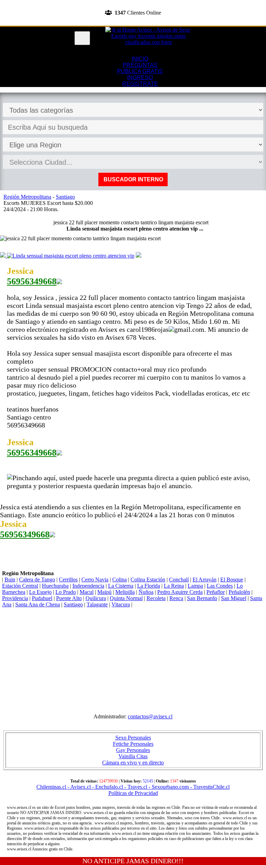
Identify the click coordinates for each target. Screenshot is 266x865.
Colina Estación (148, 579)
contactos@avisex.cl (150, 716)
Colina (119, 579)
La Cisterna (120, 586)
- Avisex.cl (78, 787)
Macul (87, 592)
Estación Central (20, 586)
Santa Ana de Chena (37, 604)
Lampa (195, 586)
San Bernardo (202, 598)
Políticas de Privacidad (133, 793)
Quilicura (96, 598)
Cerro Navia (94, 579)
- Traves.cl (135, 787)
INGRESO (140, 77)
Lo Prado (65, 592)
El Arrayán (204, 579)
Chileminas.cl (51, 787)
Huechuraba (55, 586)
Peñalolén (239, 592)
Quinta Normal (126, 598)
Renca (176, 598)
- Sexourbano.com (168, 787)
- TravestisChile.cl (209, 787)
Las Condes (220, 586)
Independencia (88, 586)
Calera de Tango (37, 579)
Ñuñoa (146, 592)
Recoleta (156, 598)
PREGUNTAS (140, 65)
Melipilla (125, 592)
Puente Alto (69, 598)
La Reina (174, 586)
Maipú (104, 592)
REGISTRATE (133, 22)
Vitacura (121, 604)
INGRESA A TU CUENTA (133, 3)
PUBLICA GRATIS (140, 71)
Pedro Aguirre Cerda (180, 592)
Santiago (73, 604)
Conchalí (179, 579)
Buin (10, 579)
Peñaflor (215, 592)
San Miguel (233, 598)
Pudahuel (42, 598)
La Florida (148, 586)
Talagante (97, 604)
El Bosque (231, 579)
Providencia (15, 598)
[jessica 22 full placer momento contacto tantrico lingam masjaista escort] (3, 256)
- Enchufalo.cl (107, 787)
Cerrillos (68, 579)
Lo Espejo (40, 592)
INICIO (140, 59)
